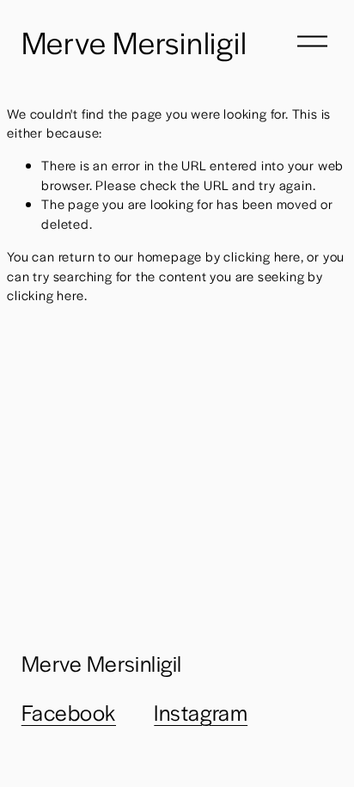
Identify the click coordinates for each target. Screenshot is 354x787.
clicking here (261, 256)
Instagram (200, 712)
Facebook (68, 712)
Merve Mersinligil (134, 41)
